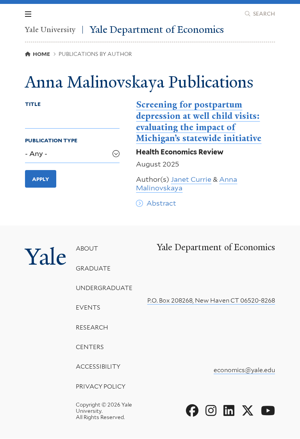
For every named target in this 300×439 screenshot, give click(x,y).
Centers (90, 347)
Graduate (93, 268)
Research (92, 327)
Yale (45, 257)
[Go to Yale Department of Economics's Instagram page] (210, 411)
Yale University (50, 30)
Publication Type (51, 140)
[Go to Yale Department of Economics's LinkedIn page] (228, 411)
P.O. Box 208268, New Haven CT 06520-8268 (211, 300)
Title (33, 104)
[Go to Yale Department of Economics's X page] (247, 411)
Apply (40, 179)
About (87, 248)
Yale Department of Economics (157, 29)
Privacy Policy (100, 386)
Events (88, 307)
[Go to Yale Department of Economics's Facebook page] (192, 411)
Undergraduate (104, 288)
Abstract (161, 203)
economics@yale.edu (244, 370)
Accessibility (98, 366)
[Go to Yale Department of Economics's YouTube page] (268, 411)
